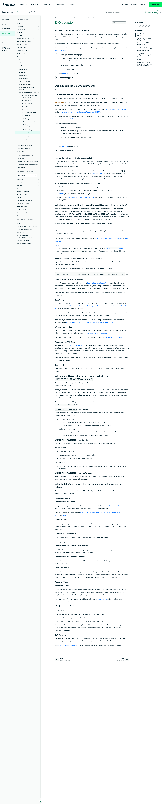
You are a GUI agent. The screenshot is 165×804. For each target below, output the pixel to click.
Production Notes (22, 206)
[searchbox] (123, 12)
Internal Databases (25, 84)
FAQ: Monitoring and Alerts (30, 122)
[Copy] (127, 274)
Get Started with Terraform (25, 229)
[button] (125, 4)
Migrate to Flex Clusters (24, 243)
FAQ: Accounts (26, 100)
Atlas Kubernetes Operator (25, 145)
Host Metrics (23, 75)
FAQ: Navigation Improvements (26, 126)
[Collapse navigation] (40, 801)
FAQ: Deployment (27, 119)
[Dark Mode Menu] (160, 12)
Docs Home (58, 18)
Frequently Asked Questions (91, 18)
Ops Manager (21, 158)
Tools (4, 42)
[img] (136, 26)
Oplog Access (23, 69)
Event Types (22, 72)
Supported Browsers (25, 81)
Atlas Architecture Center (6, 48)
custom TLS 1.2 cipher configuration (81, 197)
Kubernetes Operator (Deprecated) (27, 164)
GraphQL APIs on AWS (23, 240)
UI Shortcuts (23, 60)
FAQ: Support (26, 139)
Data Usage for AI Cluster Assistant (26, 88)
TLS (69, 44)
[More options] (124, 22)
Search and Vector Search (24, 200)
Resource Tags (23, 78)
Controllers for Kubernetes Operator (28, 161)
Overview (20, 23)
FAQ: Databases (26, 115)
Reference (77, 18)
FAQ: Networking (27, 130)
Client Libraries (7, 38)
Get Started (155, 5)
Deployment (6, 24)
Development (6, 29)
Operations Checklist (23, 203)
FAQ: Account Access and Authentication (29, 96)
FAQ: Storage (26, 136)
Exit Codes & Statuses (23, 210)
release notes (102, 599)
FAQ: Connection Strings (29, 112)
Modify (61, 194)
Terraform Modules (22, 232)
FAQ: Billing (25, 109)
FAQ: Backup (25, 106)
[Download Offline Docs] (36, 801)
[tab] (19, 11)
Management (68, 18)
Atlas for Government (23, 148)
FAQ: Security (26, 133)
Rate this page (139, 22)
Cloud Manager (21, 167)
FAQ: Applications (27, 103)
